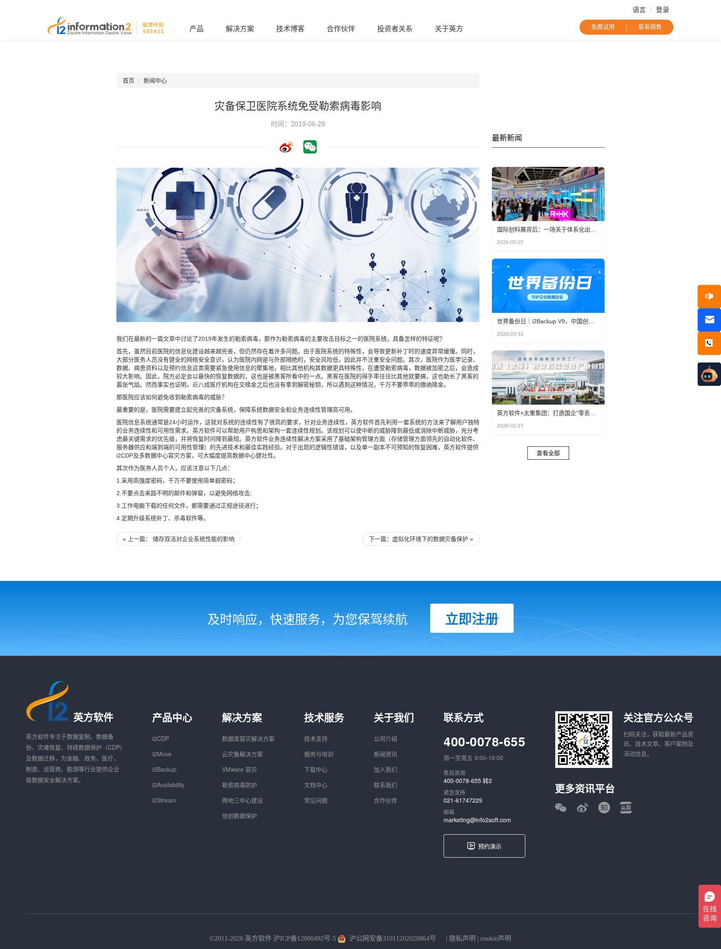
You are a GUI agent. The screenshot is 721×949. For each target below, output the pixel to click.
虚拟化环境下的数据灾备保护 (430, 539)
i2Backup (164, 769)
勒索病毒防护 (239, 784)
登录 (662, 9)
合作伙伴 (341, 29)
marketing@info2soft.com (477, 820)
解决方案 (240, 29)
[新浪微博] (582, 807)
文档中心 (316, 784)
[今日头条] (626, 807)
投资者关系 (395, 29)
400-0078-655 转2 (468, 780)
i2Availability (168, 784)
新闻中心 (155, 80)
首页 (128, 80)
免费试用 (603, 27)
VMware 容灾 (239, 769)
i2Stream (164, 800)
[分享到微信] (310, 147)
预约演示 (490, 846)
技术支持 (316, 738)
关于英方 (449, 29)
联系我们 (385, 784)
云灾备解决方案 (242, 754)
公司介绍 (385, 738)
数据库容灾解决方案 (248, 738)
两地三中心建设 (242, 800)
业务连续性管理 (312, 409)
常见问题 (316, 800)
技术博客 (290, 29)
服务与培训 (318, 754)
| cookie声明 (493, 938)
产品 (196, 29)
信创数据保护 (239, 815)
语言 (639, 9)
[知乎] (604, 807)
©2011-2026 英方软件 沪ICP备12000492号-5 (272, 938)
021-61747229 (463, 800)
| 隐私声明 (460, 938)
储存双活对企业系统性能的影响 (193, 539)
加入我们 (385, 769)
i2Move (161, 754)
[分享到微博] (286, 147)
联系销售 (650, 27)
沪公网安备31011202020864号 (392, 938)
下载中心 (316, 769)
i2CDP (160, 738)
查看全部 (548, 453)
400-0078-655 (484, 741)
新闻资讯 (385, 754)
